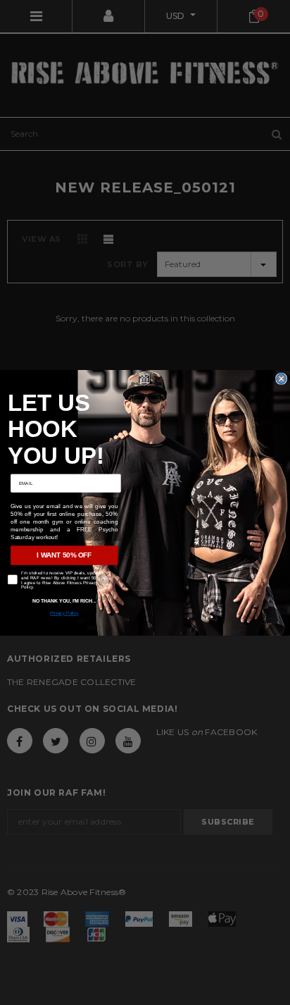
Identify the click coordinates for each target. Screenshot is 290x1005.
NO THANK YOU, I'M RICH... (64, 600)
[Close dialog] (281, 378)
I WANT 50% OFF (64, 555)
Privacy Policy (64, 612)
